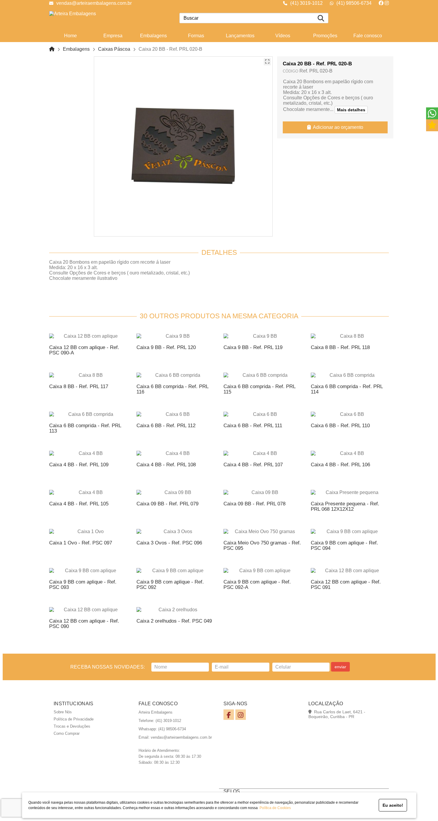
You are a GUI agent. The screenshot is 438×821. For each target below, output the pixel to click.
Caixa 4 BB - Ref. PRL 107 (253, 464)
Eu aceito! (393, 805)
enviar (340, 666)
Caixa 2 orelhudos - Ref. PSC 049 (174, 621)
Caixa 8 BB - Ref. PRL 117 (78, 386)
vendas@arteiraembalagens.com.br (94, 3)
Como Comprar (67, 733)
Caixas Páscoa (114, 49)
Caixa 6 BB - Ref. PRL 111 (252, 425)
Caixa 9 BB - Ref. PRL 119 (252, 347)
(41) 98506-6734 (354, 3)
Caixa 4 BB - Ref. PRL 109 (78, 464)
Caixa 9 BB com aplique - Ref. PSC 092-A (257, 584)
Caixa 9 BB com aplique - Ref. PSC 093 (83, 584)
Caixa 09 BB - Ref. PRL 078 (254, 504)
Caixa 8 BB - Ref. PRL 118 (340, 347)
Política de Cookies (274, 808)
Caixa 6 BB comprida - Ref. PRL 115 (259, 389)
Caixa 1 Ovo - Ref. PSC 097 (80, 543)
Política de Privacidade (74, 719)
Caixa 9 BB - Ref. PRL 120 (166, 347)
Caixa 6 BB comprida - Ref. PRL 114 (347, 389)
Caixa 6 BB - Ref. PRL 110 (340, 425)
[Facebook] (381, 3)
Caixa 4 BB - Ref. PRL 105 (78, 504)
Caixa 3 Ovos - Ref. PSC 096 (169, 543)
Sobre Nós (63, 712)
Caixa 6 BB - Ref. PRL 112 (165, 425)
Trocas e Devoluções (72, 726)
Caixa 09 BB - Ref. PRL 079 (167, 504)
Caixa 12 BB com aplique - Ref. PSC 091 (346, 584)
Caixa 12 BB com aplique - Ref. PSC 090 (84, 623)
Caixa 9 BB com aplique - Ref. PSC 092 (170, 584)
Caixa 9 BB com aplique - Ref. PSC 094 (344, 545)
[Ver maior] (267, 61)
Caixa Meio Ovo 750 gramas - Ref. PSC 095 (262, 545)
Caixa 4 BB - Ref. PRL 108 (166, 464)
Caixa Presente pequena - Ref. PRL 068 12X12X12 (345, 506)
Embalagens (76, 49)
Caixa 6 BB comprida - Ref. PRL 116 (172, 389)
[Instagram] (387, 3)
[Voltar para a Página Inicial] (52, 49)
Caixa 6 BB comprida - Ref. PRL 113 (85, 428)
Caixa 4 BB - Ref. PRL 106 (340, 464)
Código (290, 71)
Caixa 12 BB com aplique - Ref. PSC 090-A (84, 350)
